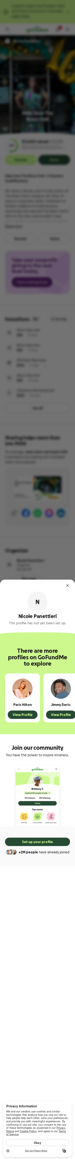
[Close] (67, 585)
